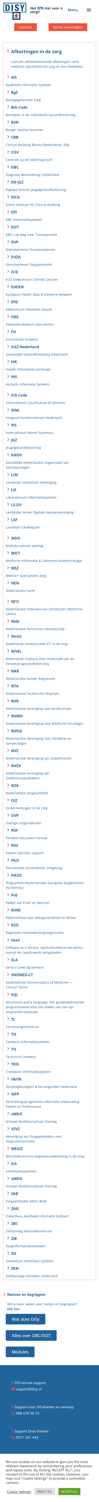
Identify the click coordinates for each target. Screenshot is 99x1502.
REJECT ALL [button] (44, 1491)
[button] (88, 9)
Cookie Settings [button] (19, 1492)
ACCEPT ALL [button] (69, 1491)
